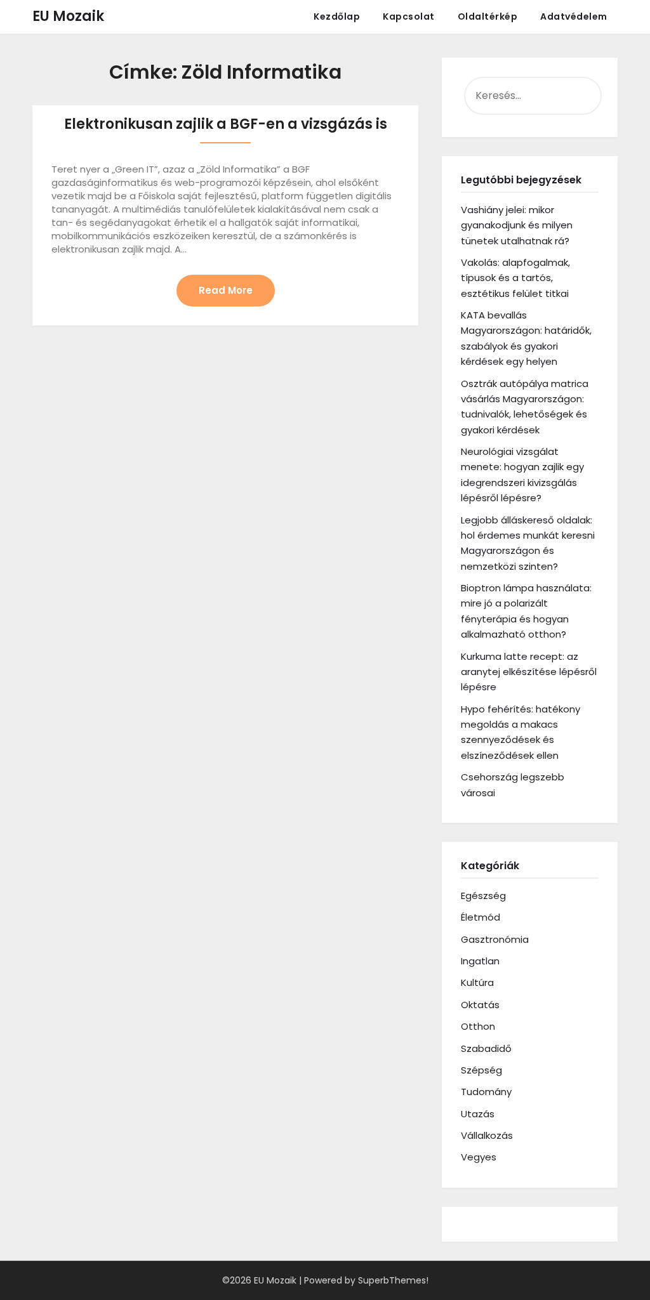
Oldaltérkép (488, 16)
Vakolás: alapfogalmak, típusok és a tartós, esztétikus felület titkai (515, 278)
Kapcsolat (409, 16)
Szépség (481, 1070)
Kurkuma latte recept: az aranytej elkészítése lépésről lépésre (529, 672)
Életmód (480, 917)
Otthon (478, 1026)
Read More (226, 290)
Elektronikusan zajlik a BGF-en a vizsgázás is (225, 124)
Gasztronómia (495, 939)
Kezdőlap (337, 16)
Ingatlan (480, 961)
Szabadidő (486, 1048)
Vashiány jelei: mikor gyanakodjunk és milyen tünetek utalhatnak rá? (517, 225)
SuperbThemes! (393, 1280)
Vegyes (478, 1157)
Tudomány (486, 1091)
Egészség (483, 895)
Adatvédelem (573, 16)
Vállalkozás (487, 1135)
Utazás (477, 1113)
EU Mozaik (68, 16)
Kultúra (477, 982)
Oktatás (480, 1004)
